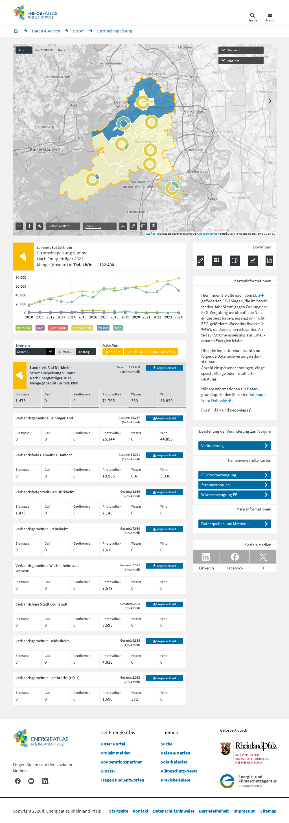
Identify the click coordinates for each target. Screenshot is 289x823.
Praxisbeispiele (175, 780)
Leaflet (150, 234)
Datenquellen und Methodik (225, 523)
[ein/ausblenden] (270, 101)
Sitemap (268, 811)
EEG (256, 295)
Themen (169, 732)
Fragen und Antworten (122, 780)
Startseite (118, 811)
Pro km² (63, 50)
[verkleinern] (19, 226)
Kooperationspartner (121, 762)
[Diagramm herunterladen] (253, 261)
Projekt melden (115, 753)
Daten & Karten (175, 753)
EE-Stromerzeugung (218, 474)
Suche (166, 744)
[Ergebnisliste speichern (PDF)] (269, 261)
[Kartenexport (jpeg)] (143, 226)
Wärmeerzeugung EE (219, 494)
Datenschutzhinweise (173, 811)
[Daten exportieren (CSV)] (217, 261)
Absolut (24, 50)
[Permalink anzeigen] (133, 226)
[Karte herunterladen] (235, 261)
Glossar (107, 771)
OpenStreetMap (207, 234)
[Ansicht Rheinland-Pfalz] (39, 226)
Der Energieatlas (117, 732)
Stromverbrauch (215, 484)
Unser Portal (112, 744)
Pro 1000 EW (43, 50)
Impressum (244, 811)
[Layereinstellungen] (153, 226)
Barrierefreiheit (214, 811)
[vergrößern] (29, 226)
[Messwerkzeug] (123, 226)
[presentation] (145, 140)
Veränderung (212, 445)
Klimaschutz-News (179, 771)
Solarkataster (174, 762)
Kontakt (140, 811)
